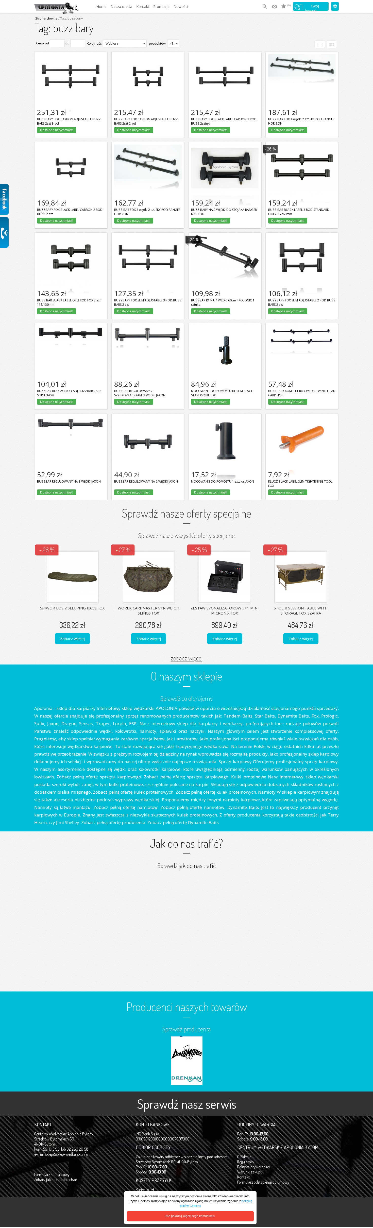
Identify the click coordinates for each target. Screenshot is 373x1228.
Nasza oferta (121, 6)
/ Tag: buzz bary (70, 18)
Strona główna (46, 18)
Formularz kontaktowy (52, 1174)
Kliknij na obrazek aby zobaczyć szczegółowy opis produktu (70, 59)
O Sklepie (244, 1156)
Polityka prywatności (253, 1166)
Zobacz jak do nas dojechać (55, 1179)
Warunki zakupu (249, 1171)
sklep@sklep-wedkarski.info (66, 1154)
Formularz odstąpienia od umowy (263, 1182)
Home (101, 6)
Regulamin (245, 1161)
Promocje (161, 6)
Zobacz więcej (72, 638)
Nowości (181, 6)
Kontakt (142, 6)
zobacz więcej (186, 658)
